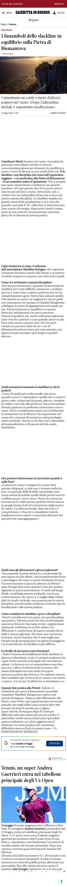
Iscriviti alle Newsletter (12, 4)
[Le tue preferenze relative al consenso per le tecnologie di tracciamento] (62, 882)
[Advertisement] (24, 139)
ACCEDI (61, 13)
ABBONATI (59, 4)
